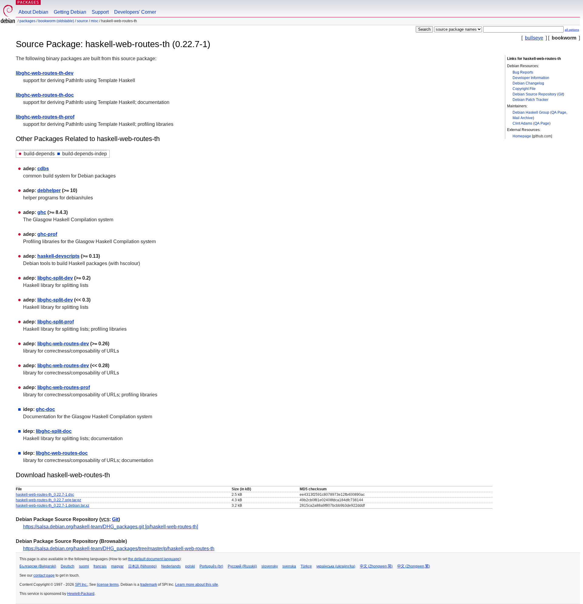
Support (100, 12)
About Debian (33, 12)
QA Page (558, 112)
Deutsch (67, 566)
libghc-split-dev (55, 278)
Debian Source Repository (534, 94)
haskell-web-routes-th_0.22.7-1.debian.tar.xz (52, 505)
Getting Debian (70, 12)
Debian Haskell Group (531, 112)
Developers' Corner (135, 12)
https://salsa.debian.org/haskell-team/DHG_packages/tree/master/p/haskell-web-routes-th (118, 548)
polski (190, 566)
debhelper (49, 190)
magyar (117, 566)
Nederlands (171, 566)
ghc (41, 212)
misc (94, 21)
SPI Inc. (81, 584)
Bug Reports (523, 72)
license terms (108, 584)
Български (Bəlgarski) (37, 566)
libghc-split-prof (55, 321)
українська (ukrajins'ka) (335, 566)
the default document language (153, 559)
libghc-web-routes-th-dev (44, 73)
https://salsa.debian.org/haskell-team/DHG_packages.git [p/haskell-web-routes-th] (110, 526)
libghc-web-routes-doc (62, 453)
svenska (289, 566)
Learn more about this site (196, 584)
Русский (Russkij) (242, 566)
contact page (44, 575)
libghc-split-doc (54, 431)
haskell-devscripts (58, 256)
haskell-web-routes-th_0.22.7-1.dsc (45, 494)
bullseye (534, 37)
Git (560, 94)
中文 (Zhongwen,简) (376, 566)
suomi (84, 566)
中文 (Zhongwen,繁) (413, 566)
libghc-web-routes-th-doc (45, 95)
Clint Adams (522, 123)
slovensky (269, 566)
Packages (28, 2)
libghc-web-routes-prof (63, 387)
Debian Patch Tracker (530, 100)
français (100, 566)
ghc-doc (45, 409)
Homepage (522, 136)
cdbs (43, 168)
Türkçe (306, 566)
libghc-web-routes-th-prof (45, 116)
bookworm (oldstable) (56, 21)
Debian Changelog (528, 83)
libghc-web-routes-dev (63, 343)
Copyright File (524, 89)
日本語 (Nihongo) (142, 566)
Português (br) (211, 566)
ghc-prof (47, 234)
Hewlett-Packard (80, 594)
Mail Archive (523, 118)
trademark (148, 584)
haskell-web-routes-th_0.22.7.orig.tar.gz (48, 500)
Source (82, 21)
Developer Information (531, 78)
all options (572, 29)
